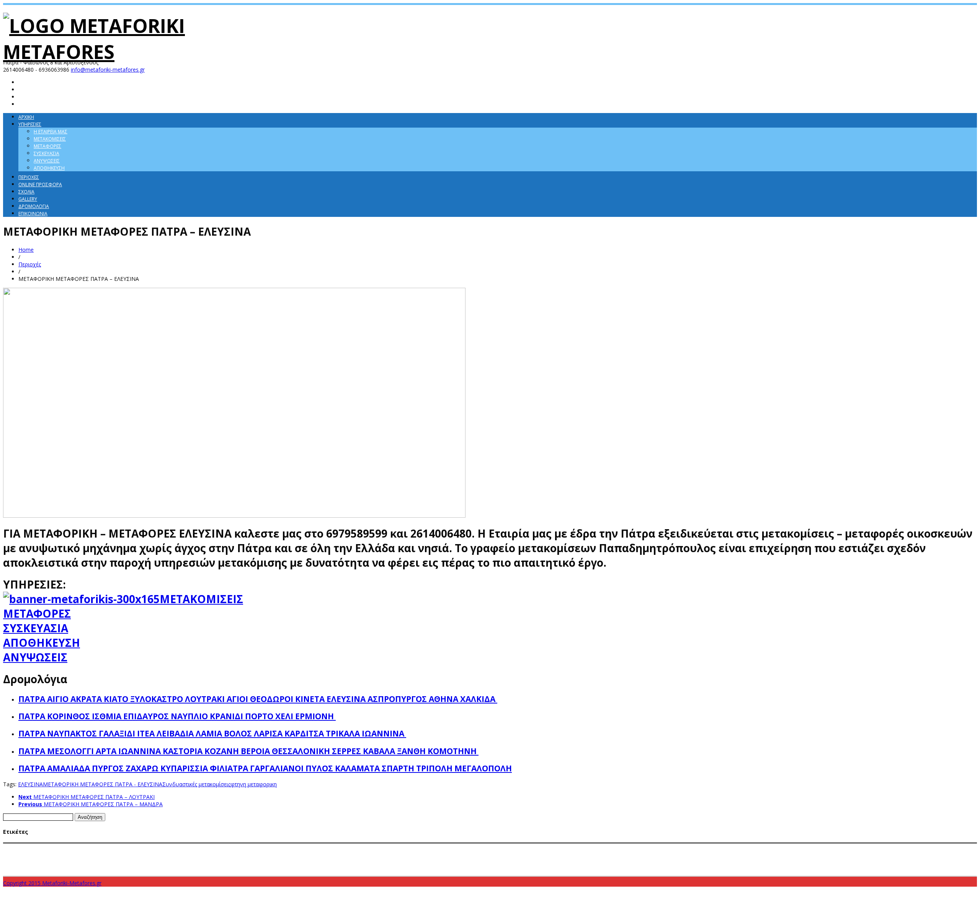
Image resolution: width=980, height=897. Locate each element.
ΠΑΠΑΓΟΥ (390, 868)
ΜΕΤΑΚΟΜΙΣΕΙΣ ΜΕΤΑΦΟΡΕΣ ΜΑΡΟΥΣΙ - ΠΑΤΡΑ (643, 847)
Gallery (27, 199)
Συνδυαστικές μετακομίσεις (196, 784)
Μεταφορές (47, 146)
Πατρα (423, 867)
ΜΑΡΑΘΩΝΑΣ (182, 847)
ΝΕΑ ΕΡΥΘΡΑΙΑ (340, 868)
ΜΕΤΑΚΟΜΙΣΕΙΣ (201, 599)
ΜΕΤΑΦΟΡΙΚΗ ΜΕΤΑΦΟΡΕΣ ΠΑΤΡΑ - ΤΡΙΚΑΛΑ (71, 868)
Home (26, 249)
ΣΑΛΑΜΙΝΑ (444, 868)
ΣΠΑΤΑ (463, 868)
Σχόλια (26, 192)
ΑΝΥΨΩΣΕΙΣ (35, 657)
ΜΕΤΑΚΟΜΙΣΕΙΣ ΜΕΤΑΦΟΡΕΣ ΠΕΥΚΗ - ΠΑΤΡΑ (59, 855)
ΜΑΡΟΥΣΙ (205, 847)
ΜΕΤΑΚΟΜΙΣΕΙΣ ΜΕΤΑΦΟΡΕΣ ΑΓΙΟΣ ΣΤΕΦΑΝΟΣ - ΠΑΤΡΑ (269, 847)
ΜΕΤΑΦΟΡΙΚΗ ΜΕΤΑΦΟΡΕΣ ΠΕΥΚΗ (155, 868)
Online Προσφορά (40, 184)
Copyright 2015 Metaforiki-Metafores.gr (52, 883)
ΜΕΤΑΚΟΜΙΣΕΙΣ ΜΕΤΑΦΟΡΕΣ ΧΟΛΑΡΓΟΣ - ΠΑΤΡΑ (150, 855)
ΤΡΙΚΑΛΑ (627, 868)
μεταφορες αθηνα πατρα (752, 868)
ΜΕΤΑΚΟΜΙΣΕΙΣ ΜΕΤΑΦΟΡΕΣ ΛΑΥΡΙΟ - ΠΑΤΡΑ (454, 847)
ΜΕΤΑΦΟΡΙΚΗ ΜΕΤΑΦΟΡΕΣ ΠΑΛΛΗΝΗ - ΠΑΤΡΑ (775, 855)
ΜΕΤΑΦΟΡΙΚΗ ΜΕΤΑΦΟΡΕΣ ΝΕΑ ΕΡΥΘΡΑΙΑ (612, 855)
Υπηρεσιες (29, 124)
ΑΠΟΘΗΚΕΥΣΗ (41, 642)
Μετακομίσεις (50, 139)
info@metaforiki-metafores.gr (108, 69)
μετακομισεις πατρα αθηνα (691, 868)
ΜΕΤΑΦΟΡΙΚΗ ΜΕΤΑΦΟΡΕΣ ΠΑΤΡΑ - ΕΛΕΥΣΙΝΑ (102, 784)
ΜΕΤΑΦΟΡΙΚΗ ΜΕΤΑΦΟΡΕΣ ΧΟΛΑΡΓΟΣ (226, 868)
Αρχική (26, 117)
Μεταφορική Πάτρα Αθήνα (294, 868)
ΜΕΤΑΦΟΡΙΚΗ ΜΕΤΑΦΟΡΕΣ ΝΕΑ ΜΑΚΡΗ (692, 855)
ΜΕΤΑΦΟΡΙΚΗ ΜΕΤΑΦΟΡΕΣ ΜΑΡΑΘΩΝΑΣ (460, 855)
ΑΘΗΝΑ (51, 847)
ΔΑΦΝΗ (144, 847)
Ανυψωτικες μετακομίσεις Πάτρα (99, 847)
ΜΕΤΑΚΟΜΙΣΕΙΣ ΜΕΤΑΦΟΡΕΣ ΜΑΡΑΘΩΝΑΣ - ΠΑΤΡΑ (547, 847)
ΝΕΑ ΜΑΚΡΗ (367, 868)
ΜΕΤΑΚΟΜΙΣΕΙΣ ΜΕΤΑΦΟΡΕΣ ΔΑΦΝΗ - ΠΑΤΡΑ (366, 847)
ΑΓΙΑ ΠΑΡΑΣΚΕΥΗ (22, 847)
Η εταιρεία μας (50, 131)
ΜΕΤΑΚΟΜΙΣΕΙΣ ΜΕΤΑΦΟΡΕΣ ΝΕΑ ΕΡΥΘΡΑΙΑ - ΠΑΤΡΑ (739, 847)
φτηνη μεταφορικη (253, 784)
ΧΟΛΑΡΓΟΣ (648, 868)
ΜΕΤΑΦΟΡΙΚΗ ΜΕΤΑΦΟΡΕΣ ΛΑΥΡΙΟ (387, 855)
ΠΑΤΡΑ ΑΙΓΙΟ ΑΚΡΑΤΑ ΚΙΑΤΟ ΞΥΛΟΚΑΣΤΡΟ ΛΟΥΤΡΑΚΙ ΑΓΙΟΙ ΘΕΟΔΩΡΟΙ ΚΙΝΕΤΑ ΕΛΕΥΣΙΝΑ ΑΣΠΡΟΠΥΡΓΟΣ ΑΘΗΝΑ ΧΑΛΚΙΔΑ (257, 699)
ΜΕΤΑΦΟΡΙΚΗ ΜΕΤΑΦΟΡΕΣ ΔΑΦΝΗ (319, 855)
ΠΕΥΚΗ (407, 868)
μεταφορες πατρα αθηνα (811, 867)
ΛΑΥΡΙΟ (160, 847)
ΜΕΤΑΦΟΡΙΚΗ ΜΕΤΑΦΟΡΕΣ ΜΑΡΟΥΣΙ (536, 855)
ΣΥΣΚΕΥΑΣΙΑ (35, 628)
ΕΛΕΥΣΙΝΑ (30, 784)
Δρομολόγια (33, 206)
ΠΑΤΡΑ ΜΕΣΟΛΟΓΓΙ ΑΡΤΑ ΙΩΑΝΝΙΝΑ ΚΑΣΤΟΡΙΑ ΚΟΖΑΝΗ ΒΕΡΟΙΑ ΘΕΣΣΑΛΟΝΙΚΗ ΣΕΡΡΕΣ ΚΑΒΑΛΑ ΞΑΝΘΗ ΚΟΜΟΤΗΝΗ (248, 751)
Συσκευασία (46, 153)
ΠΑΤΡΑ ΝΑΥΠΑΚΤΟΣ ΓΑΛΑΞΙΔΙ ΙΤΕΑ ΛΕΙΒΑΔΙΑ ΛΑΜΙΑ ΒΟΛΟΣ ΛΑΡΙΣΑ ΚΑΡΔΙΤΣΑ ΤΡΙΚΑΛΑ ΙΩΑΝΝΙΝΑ (212, 733)
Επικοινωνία (32, 213)
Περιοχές (28, 177)
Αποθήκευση (49, 168)
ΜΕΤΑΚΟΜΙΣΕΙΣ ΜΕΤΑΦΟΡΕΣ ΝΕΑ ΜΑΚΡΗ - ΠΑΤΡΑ (839, 847)
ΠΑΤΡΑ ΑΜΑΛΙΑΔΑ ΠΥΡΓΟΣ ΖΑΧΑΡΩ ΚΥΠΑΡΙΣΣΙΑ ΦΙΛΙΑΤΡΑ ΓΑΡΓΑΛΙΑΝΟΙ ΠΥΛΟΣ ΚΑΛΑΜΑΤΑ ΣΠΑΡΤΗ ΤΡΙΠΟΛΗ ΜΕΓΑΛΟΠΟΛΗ (265, 768)
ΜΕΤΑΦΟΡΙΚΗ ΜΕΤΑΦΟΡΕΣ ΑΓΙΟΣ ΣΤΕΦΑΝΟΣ (241, 855)
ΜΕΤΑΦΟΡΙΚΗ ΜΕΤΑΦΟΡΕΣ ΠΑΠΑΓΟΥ (856, 855)
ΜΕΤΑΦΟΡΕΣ (37, 613)
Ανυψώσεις (47, 160)
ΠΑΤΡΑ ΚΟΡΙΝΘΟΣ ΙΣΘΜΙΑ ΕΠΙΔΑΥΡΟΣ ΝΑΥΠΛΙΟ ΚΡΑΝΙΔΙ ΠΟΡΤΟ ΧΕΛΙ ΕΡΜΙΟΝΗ (177, 716)
